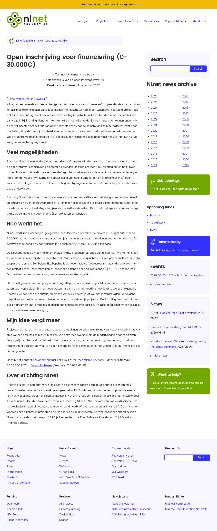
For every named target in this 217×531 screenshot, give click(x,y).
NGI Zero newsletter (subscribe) (132, 509)
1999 (185, 165)
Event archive (162, 284)
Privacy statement (18, 482)
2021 (154, 125)
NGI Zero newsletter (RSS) (129, 514)
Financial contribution (177, 503)
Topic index (66, 514)
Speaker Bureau (69, 482)
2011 (185, 107)
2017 (154, 148)
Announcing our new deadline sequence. (108, 4)
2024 (154, 107)
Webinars (65, 466)
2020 (154, 130)
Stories (63, 520)
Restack (155, 215)
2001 (185, 153)
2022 (154, 119)
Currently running (69, 509)
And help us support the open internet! (174, 246)
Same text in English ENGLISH (27, 99)
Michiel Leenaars (94, 360)
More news (160, 355)
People (11, 461)
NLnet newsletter (123, 503)
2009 (185, 119)
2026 (154, 96)
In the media (15, 471)
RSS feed (118, 477)
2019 (154, 136)
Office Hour (66, 471)
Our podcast (119, 466)
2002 (185, 148)
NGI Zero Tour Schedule (74, 477)
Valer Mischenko (41, 365)
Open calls (13, 503)
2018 (154, 142)
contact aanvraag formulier (39, 360)
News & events (126, 21)
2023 (154, 113)
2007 (185, 130)
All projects (66, 503)
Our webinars (120, 471)
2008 (185, 125)
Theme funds (15, 509)
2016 (154, 153)
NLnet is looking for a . (174, 184)
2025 (154, 102)
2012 (185, 102)
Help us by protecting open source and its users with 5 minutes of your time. (176, 381)
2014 (154, 165)
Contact (12, 477)
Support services (17, 520)
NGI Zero (12, 514)
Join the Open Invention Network (185, 509)
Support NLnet (174, 21)
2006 (185, 136)
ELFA (153, 229)
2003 (185, 142)
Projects (101, 21)
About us (198, 21)
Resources (150, 21)
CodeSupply (157, 222)
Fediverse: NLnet (122, 455)
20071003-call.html (56, 40)
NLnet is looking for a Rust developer (173, 313)
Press (10, 466)
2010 (185, 113)
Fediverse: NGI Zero (124, 461)
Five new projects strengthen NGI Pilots (175, 327)
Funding (80, 21)
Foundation (14, 455)
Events (63, 461)
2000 (185, 159)
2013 (185, 96)
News (39, 40)
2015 (154, 159)
